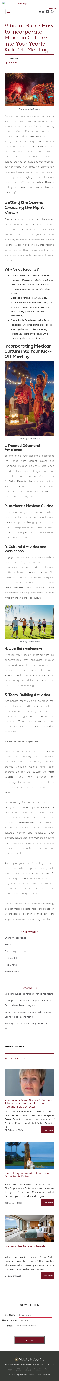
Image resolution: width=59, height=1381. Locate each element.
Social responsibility (15, 951)
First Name (9, 1315)
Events (8, 944)
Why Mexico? (12, 971)
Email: (10, 1325)
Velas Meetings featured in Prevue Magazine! (29, 993)
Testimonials (11, 958)
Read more (47, 1130)
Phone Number (9, 1320)
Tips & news (11, 62)
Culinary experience (15, 937)
